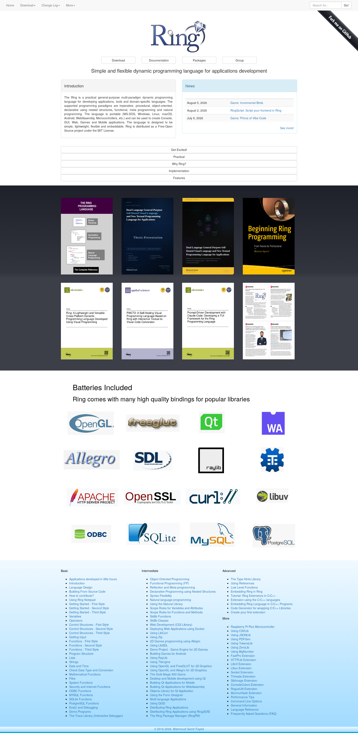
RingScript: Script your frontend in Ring (255, 110)
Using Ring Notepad (82, 600)
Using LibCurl (159, 633)
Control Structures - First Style (89, 624)
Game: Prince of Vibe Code (248, 118)
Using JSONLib (241, 635)
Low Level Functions (244, 587)
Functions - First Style (83, 641)
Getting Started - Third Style (87, 612)
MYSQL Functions (81, 695)
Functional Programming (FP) (169, 583)
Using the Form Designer (166, 695)
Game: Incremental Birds (246, 103)
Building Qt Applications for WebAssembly (177, 687)
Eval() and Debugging (83, 707)
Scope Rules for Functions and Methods (176, 612)
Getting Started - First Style (87, 604)
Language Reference (245, 709)
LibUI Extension (241, 664)
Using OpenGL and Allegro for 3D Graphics (178, 670)
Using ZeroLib (240, 647)
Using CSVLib (240, 631)
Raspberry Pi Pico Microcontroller (253, 627)
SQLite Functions (80, 699)
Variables (75, 616)
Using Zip (156, 637)
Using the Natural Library (166, 604)
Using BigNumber (242, 651)
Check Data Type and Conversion (91, 670)
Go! (346, 5)
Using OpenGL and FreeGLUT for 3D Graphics (181, 666)
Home (10, 5)
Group (240, 60)
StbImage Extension (244, 680)
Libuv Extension (241, 668)
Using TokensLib (242, 643)
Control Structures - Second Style (91, 629)
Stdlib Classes (159, 620)
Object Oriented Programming (169, 579)
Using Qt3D (157, 703)
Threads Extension (243, 676)
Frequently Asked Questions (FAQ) (254, 713)
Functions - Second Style (85, 645)
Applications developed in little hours (93, 579)
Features (179, 178)
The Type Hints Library (246, 579)
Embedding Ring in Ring (246, 591)
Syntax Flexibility (161, 595)
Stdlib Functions (160, 616)
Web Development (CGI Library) (171, 624)
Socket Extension (242, 672)
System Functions (81, 682)
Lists (72, 658)
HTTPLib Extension (243, 660)
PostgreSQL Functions (84, 703)
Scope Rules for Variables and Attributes (176, 608)
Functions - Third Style (84, 649)
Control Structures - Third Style (89, 633)
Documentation (159, 60)
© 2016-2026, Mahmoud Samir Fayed (179, 729)
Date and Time (79, 666)
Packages (199, 60)
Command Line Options (246, 701)
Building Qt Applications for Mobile (172, 682)
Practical (179, 157)
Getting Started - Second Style (89, 608)
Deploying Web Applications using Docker (177, 629)
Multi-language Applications (168, 699)
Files (72, 678)
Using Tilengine (160, 662)
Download (26, 5)
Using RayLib (158, 658)
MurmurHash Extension (246, 693)
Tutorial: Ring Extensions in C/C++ (253, 595)
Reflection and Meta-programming (172, 587)
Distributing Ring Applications (169, 707)
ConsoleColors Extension (247, 684)
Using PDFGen (240, 639)
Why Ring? (179, 164)
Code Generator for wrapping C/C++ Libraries (261, 608)
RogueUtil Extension (244, 689)
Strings (73, 662)
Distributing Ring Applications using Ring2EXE (180, 711)
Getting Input (77, 637)
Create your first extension (248, 612)
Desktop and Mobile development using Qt (178, 678)
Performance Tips (242, 697)
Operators (75, 620)
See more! (287, 128)
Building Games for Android (168, 653)
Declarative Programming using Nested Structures (183, 591)
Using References (242, 583)
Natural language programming (170, 600)
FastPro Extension (243, 656)
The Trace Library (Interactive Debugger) (96, 716)
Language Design (80, 587)
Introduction (77, 583)
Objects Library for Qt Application (171, 691)
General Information (244, 705)
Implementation (179, 171)
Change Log (50, 5)
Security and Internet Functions (89, 687)
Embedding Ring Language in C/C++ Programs (262, 604)
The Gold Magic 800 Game (168, 674)
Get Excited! (179, 150)
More (69, 5)
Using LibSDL (159, 645)
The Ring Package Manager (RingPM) (175, 716)
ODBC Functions (80, 691)
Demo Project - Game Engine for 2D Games (179, 649)
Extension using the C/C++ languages (255, 600)
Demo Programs (80, 711)
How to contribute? (81, 595)
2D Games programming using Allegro (175, 641)
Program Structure (81, 653)
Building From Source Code (87, 591)
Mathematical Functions (84, 674)
